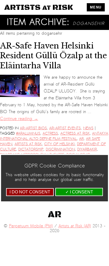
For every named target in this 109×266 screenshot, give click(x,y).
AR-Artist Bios (33, 128)
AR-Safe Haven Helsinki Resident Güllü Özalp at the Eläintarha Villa (53, 55)
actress (50, 133)
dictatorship (30, 149)
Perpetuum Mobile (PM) (31, 226)
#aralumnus (28, 133)
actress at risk (75, 133)
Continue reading (19, 119)
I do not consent (30, 192)
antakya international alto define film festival (54, 136)
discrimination (60, 149)
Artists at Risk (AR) (74, 226)
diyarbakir (87, 149)
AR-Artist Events (65, 128)
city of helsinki (59, 144)
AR (81, 138)
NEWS (88, 128)
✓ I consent (79, 192)
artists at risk (28, 144)
